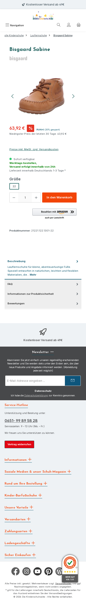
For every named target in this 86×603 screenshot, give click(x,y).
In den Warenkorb (59, 197)
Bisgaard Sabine (62, 35)
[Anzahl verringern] (13, 197)
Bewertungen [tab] (16, 303)
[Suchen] (59, 25)
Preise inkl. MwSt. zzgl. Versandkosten (33, 149)
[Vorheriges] (12, 96)
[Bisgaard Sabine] (43, 96)
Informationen (16, 459)
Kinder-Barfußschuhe (21, 495)
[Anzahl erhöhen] (36, 197)
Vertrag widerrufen (19, 444)
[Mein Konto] (69, 25)
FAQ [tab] (10, 284)
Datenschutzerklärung (36, 395)
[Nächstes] (73, 96)
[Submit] (73, 381)
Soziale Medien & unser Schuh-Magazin (36, 472)
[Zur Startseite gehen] (43, 15)
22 (14, 186)
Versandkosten (63, 583)
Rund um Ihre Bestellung (24, 483)
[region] (43, 96)
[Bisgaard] (43, 58)
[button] (54, 213)
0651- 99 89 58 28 (21, 420)
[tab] (43, 268)
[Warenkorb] (79, 25)
